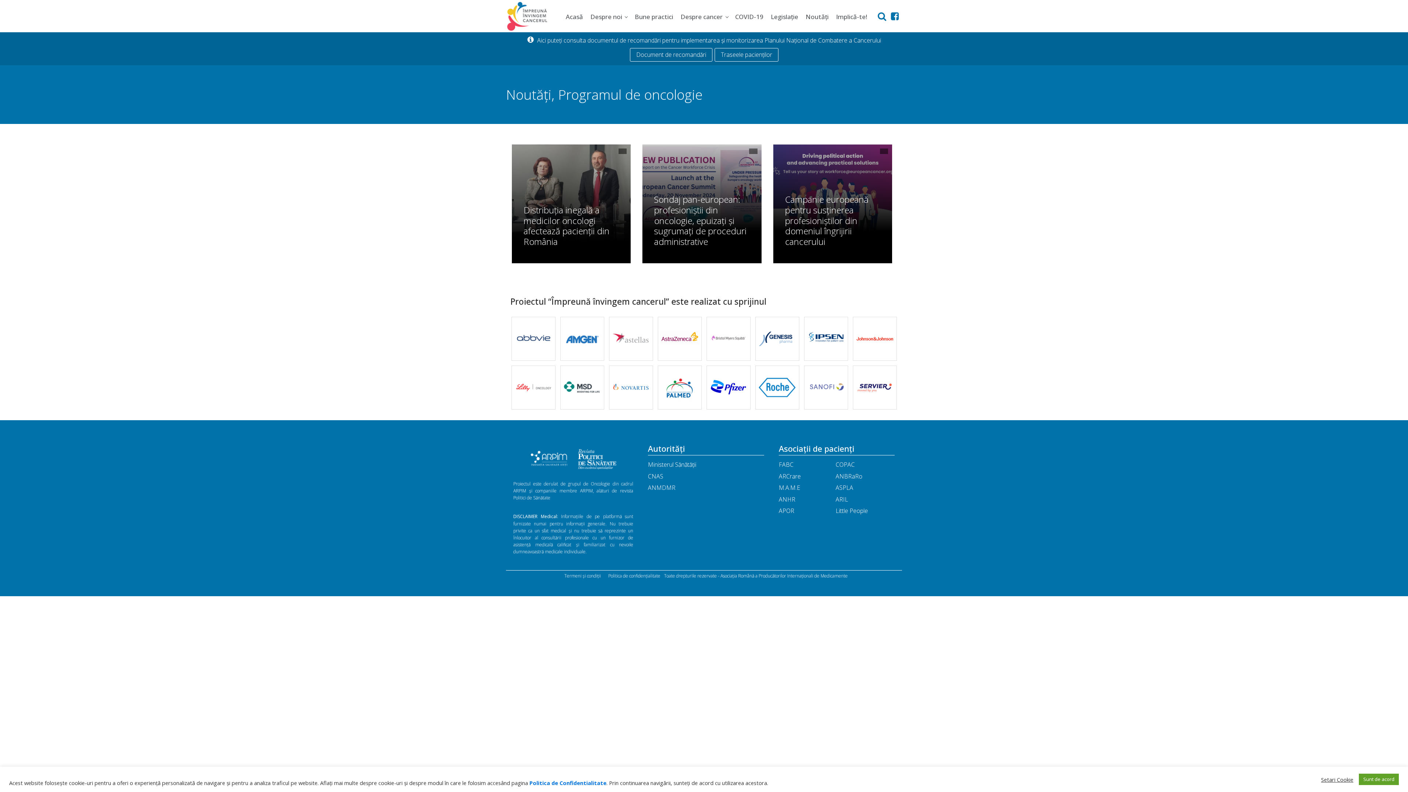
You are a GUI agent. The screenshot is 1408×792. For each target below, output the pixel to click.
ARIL (842, 499)
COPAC (845, 465)
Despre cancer (702, 16)
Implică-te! (851, 16)
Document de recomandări (671, 55)
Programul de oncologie (630, 94)
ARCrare (790, 476)
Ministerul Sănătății (672, 465)
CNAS (655, 476)
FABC (786, 465)
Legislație (784, 16)
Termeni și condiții (582, 576)
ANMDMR (661, 488)
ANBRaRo (849, 476)
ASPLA (844, 488)
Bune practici (654, 16)
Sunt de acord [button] (1378, 779)
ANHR (787, 499)
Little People (852, 511)
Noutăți (817, 16)
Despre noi (606, 16)
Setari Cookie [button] (1337, 779)
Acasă (574, 16)
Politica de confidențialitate (634, 576)
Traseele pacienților (746, 55)
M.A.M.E (789, 488)
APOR (786, 511)
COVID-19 (749, 16)
